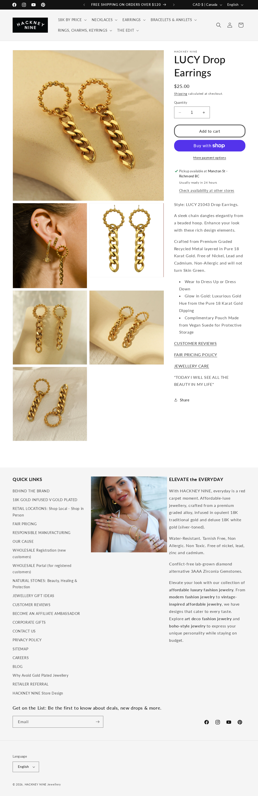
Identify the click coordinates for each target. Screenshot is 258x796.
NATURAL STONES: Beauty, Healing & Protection (45, 583)
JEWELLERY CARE (191, 365)
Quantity (180, 102)
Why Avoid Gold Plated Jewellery (41, 675)
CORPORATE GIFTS (29, 622)
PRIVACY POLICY (27, 640)
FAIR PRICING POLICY (195, 354)
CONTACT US (24, 631)
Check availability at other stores (206, 190)
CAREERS (21, 658)
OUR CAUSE (23, 541)
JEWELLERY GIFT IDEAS (33, 596)
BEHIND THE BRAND (31, 491)
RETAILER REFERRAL (30, 684)
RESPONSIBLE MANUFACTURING (42, 532)
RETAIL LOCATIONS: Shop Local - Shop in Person (48, 511)
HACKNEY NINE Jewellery (43, 784)
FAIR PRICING (25, 524)
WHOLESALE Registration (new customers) (39, 553)
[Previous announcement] (84, 5)
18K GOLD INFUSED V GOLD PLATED (45, 500)
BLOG (17, 666)
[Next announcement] (173, 5)
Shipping (180, 93)
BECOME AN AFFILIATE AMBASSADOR (46, 613)
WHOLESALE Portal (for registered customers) (42, 568)
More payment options (209, 158)
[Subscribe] (97, 722)
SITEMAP (20, 649)
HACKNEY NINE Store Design (38, 693)
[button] (72, 20)
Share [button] (184, 400)
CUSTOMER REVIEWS (195, 343)
